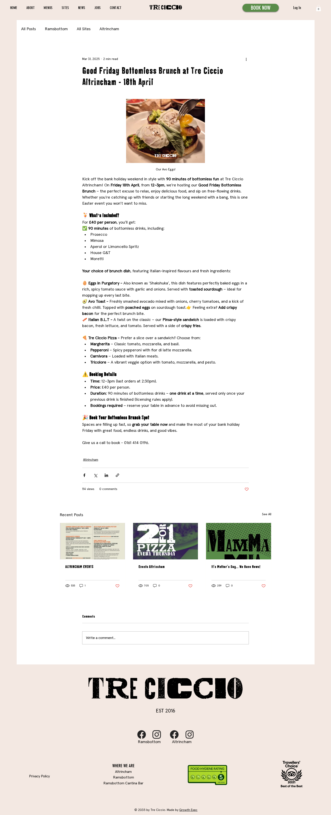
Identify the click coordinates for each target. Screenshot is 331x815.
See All (266, 514)
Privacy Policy (39, 776)
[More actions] (246, 59)
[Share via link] (117, 475)
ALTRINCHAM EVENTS (79, 567)
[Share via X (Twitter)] (95, 475)
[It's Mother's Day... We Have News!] (238, 541)
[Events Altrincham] (165, 541)
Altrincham (109, 29)
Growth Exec (188, 810)
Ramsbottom (56, 29)
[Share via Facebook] (84, 475)
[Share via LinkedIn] (106, 475)
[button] (318, 8)
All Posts (28, 29)
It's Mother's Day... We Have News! (235, 567)
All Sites (84, 29)
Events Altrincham (151, 567)
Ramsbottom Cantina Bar (123, 783)
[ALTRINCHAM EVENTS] (92, 541)
